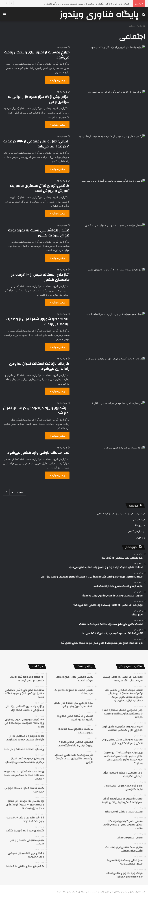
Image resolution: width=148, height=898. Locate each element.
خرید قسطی (139, 519)
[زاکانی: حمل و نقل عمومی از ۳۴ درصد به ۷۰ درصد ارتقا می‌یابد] (109, 154)
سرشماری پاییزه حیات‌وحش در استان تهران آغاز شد (36, 410)
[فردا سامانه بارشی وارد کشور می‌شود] (109, 466)
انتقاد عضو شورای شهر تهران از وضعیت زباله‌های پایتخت (37, 321)
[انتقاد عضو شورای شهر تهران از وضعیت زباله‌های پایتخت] (109, 332)
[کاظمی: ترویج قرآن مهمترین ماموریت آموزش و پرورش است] (109, 199)
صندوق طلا (139, 525)
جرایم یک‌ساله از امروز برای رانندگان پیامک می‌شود (36, 55)
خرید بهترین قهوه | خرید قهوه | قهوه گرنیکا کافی (121, 513)
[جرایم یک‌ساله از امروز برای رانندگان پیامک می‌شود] (109, 65)
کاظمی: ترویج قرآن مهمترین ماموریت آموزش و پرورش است (39, 188)
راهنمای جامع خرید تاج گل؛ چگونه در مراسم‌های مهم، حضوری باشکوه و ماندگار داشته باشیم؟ (84, 3)
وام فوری (140, 537)
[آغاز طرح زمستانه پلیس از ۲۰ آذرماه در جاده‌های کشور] (109, 288)
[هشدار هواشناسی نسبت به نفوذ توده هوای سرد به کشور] (109, 243)
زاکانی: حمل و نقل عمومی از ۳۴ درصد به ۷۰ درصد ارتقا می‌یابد (36, 144)
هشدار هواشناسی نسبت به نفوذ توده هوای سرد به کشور (38, 233)
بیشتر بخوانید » (57, 80)
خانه (140, 26)
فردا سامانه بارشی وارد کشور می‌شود (38, 452)
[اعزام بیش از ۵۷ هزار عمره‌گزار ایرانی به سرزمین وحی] (109, 110)
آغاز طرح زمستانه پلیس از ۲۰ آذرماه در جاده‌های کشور (40, 277)
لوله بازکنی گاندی (136, 531)
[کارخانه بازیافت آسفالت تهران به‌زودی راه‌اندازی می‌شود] (109, 377)
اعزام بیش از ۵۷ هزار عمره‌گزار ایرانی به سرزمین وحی (38, 99)
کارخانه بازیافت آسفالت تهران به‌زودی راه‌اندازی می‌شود (39, 366)
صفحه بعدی (17, 492)
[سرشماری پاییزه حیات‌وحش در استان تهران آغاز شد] (109, 421)
